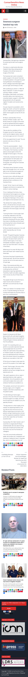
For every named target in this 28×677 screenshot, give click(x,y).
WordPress (6, 675)
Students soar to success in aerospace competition (13, 493)
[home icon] (3, 11)
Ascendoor (16, 673)
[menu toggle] (7, 10)
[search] (25, 11)
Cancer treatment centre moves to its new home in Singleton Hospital (13, 580)
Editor (5, 27)
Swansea (5, 19)
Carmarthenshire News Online (14, 3)
